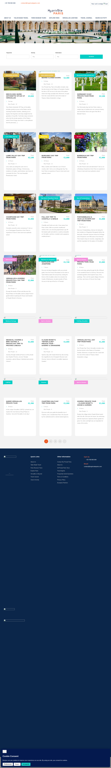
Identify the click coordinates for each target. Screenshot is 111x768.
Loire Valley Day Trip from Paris (15, 156)
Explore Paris (54, 18)
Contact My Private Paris (64, 462)
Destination (59, 52)
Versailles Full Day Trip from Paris (86, 341)
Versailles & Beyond (70, 18)
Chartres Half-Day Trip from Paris (50, 402)
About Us (7, 18)
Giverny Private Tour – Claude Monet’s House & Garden (86, 403)
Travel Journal (86, 18)
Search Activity (101, 18)
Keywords (9, 52)
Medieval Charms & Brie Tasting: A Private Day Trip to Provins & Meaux (14, 342)
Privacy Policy (61, 479)
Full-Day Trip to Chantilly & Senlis (50, 218)
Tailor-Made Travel (21, 18)
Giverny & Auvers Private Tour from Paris (85, 262)
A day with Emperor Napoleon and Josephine (50, 262)
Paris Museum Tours (38, 18)
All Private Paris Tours (63, 468)
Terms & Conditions (62, 476)
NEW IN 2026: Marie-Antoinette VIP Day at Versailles (15, 96)
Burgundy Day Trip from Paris (50, 156)
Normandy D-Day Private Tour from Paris (85, 96)
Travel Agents (61, 470)
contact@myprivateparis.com (30, 3)
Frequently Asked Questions (65, 474)
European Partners (62, 482)
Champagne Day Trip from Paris (15, 218)
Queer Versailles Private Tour (14, 402)
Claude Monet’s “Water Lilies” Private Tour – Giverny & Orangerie (51, 342)
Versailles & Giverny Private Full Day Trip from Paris (15, 280)
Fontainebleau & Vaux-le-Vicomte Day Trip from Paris (86, 219)
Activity (33, 52)
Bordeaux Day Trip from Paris (85, 156)
